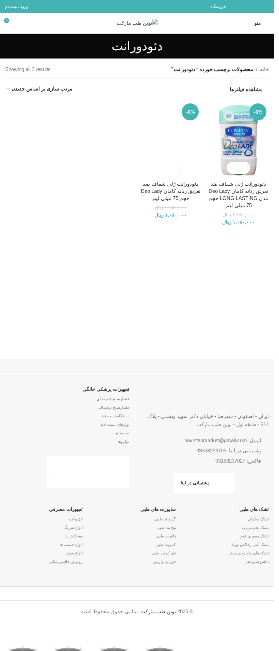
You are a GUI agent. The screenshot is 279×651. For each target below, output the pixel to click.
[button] (244, 168)
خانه (264, 69)
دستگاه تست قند (115, 416)
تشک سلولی (258, 519)
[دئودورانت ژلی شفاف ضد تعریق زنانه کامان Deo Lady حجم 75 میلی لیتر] (171, 139)
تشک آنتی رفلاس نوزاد (250, 544)
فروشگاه (218, 6)
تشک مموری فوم (254, 536)
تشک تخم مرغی (255, 527)
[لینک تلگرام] (247, 6)
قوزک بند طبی (163, 553)
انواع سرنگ (73, 527)
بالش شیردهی (257, 561)
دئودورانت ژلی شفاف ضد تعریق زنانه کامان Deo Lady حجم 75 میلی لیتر (170, 191)
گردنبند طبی (165, 519)
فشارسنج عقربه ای (113, 399)
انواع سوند (74, 553)
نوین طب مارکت (158, 611)
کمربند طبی (165, 544)
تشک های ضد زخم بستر (249, 553)
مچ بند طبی (166, 527)
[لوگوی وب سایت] (137, 23)
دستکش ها (73, 536)
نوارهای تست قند (114, 424)
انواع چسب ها (71, 544)
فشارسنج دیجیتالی (113, 407)
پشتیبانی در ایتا (195, 482)
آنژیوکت (76, 519)
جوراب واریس (164, 561)
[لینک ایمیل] (264, 6)
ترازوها (123, 441)
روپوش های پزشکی (66, 561)
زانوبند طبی (166, 536)
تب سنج (122, 433)
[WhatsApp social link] (255, 6)
